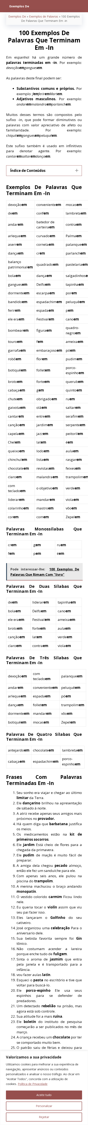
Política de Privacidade (32, 1084)
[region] (44, 1088)
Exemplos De (17, 16)
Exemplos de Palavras (43, 16)
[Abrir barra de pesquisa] (82, 6)
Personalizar (44, 1106)
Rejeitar (44, 1117)
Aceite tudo (44, 1095)
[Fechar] (83, 1054)
